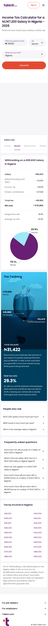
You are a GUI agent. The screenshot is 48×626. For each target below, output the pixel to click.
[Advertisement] (24, 109)
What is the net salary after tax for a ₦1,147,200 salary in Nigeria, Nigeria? (20, 459)
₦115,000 (7, 523)
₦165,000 (8, 547)
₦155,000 (8, 542)
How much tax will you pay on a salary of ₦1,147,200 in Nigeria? (22, 451)
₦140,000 (38, 532)
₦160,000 (38, 542)
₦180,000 (38, 551)
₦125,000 (8, 528)
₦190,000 (38, 556)
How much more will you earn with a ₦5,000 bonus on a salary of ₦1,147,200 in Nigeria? (22, 489)
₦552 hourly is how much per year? (18, 423)
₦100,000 (38, 513)
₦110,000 (37, 518)
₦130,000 (37, 528)
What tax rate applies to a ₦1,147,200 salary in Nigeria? (20, 468)
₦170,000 (38, 547)
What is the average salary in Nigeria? (20, 429)
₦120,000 (37, 523)
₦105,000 (8, 518)
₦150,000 (37, 537)
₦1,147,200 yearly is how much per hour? (21, 416)
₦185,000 (8, 556)
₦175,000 (8, 551)
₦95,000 (7, 513)
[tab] (7, 147)
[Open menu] (43, 5)
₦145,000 (8, 537)
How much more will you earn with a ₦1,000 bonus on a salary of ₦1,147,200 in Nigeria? (22, 478)
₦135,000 (8, 532)
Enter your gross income (14, 41)
